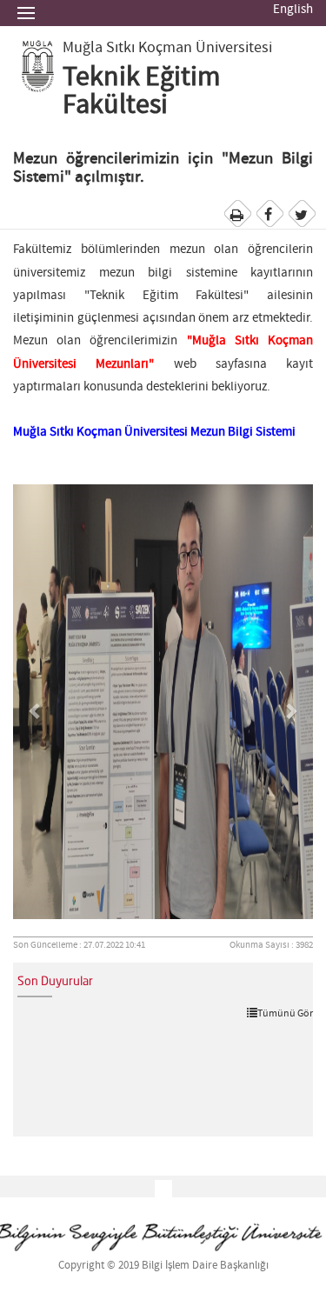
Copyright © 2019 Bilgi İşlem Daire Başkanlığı (163, 1265)
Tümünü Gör (285, 1013)
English (293, 9)
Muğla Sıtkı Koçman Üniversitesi (167, 47)
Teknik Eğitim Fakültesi (142, 91)
